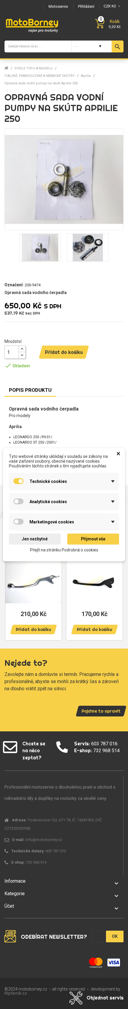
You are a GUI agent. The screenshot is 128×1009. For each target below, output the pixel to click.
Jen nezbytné (35, 539)
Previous (12, 587)
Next (116, 587)
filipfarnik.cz (15, 993)
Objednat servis (105, 997)
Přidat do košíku (64, 352)
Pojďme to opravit (101, 711)
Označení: (14, 284)
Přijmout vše (93, 539)
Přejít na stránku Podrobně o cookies (64, 549)
